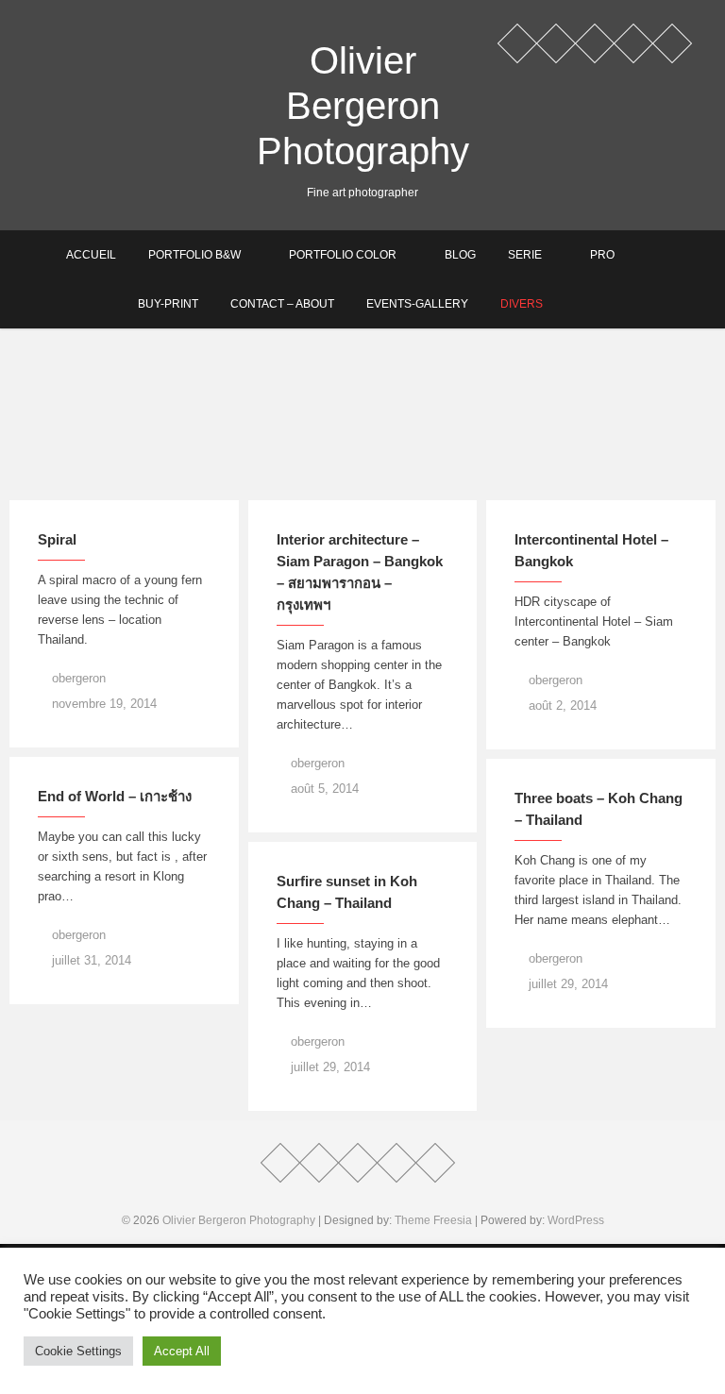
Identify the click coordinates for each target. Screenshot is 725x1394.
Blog (460, 254)
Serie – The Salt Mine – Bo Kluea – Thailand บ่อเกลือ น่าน (591, 460)
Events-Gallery (417, 304)
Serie (525, 254)
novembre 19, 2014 (102, 704)
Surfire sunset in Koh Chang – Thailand (347, 892)
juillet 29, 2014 (566, 984)
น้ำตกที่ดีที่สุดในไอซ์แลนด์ (108, 482)
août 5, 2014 (323, 788)
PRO (602, 254)
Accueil (91, 254)
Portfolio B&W (194, 254)
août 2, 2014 (561, 705)
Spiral (57, 539)
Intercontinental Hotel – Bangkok (591, 550)
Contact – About (282, 304)
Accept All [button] (182, 1351)
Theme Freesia (433, 1220)
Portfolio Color (342, 254)
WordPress (576, 1220)
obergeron (77, 678)
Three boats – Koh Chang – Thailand (598, 809)
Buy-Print (168, 304)
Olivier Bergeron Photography (363, 106)
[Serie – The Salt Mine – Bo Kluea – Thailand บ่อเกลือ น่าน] (601, 414)
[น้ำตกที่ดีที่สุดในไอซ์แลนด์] (124, 414)
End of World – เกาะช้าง (115, 796)
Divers (521, 304)
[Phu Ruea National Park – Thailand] (363, 414)
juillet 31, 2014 (89, 960)
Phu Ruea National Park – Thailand (351, 471)
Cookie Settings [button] (78, 1351)
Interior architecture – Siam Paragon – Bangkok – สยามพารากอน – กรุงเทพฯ (360, 572)
